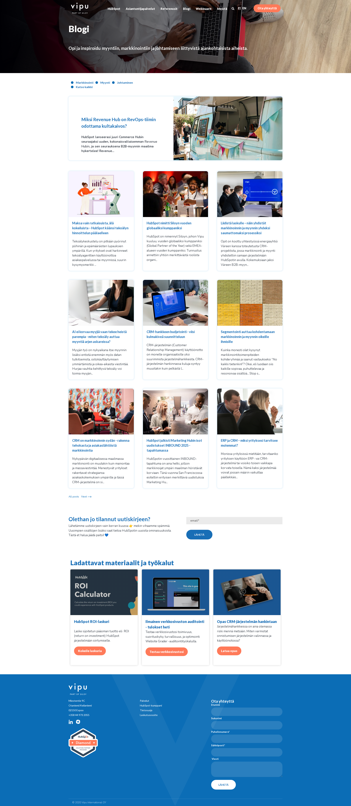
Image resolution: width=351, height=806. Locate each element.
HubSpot (114, 8)
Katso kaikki (84, 87)
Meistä (222, 8)
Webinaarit (204, 8)
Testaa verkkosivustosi (167, 652)
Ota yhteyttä (267, 8)
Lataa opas (229, 651)
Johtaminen (125, 82)
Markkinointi (84, 82)
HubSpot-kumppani (151, 705)
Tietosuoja (146, 710)
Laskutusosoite (149, 714)
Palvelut (144, 700)
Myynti (105, 82)
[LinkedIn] (71, 722)
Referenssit (169, 8)
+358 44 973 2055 (79, 714)
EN (244, 8)
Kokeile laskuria (90, 651)
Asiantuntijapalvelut (140, 8)
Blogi (186, 8)
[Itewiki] (78, 722)
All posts (74, 496)
